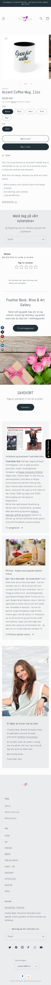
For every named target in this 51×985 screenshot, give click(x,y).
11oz (7, 129)
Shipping (13, 102)
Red (7, 118)
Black (7, 111)
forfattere (21, 737)
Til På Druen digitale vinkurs (18, 634)
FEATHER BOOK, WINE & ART (22, 981)
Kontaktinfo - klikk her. (15, 907)
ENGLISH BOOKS (11, 860)
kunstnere (33, 737)
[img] (8, 202)
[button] (3, 18)
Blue (19, 111)
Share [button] (7, 155)
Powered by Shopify (35, 981)
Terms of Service (12, 812)
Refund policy (10, 818)
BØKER (8, 854)
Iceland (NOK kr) (24, 966)
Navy (31, 111)
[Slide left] (19, 84)
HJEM (7, 835)
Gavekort (25, 407)
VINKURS (8, 848)
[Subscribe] (43, 239)
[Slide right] (31, 84)
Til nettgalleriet (12, 527)
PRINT (7, 891)
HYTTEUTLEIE (10, 879)
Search (8, 806)
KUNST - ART (10, 866)
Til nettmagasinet (25, 328)
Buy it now (25, 146)
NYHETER (8, 885)
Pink (42, 111)
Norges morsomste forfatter (30, 472)
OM (6, 842)
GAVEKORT (9, 873)
